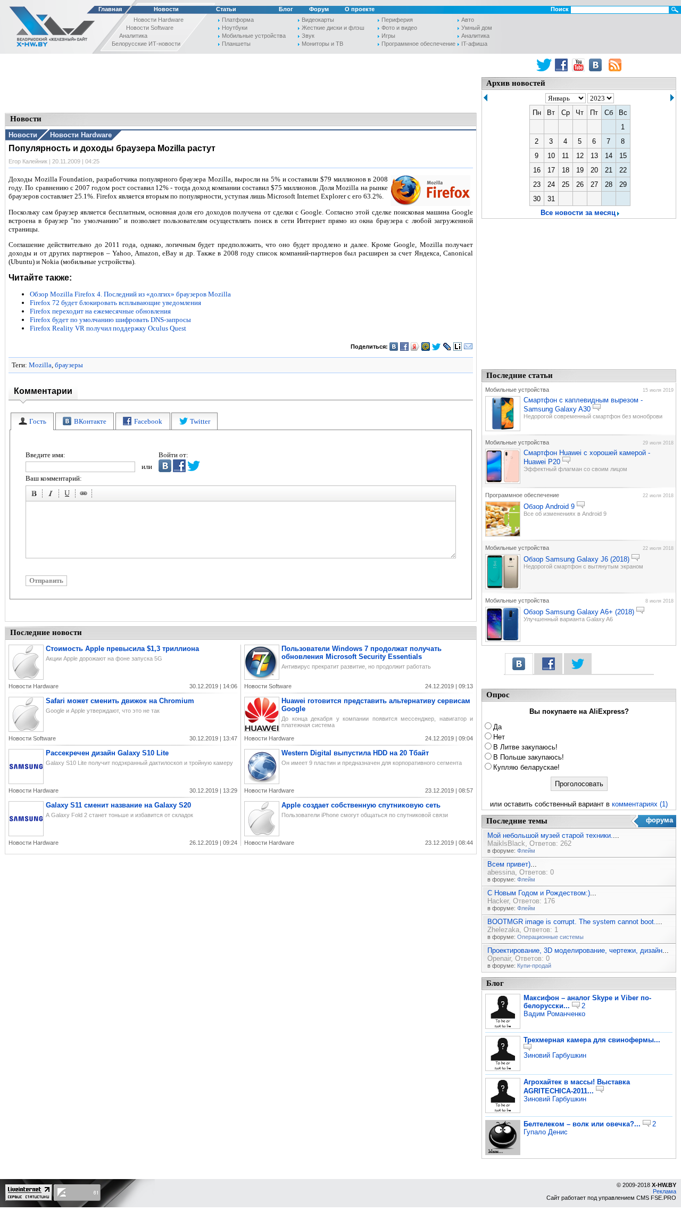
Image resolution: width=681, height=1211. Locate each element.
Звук (308, 35)
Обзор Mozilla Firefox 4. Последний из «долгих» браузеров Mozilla (130, 294)
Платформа (238, 20)
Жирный (35, 495)
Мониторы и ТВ (322, 43)
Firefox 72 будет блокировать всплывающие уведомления (115, 303)
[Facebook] (404, 346)
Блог (286, 9)
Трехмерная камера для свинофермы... (592, 1040)
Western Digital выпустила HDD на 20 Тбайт (355, 753)
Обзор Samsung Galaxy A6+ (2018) (579, 612)
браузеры (69, 365)
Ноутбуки (234, 27)
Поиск (560, 9)
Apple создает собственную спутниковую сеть (361, 805)
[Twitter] (436, 346)
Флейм (526, 850)
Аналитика (133, 35)
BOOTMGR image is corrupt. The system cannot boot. (571, 922)
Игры (388, 35)
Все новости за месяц (578, 213)
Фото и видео (399, 27)
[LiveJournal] (447, 346)
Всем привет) (508, 864)
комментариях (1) (640, 804)
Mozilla (40, 365)
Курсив (52, 495)
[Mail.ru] (425, 346)
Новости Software (149, 27)
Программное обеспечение (418, 43)
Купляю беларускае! (526, 767)
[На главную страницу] (49, 28)
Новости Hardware (159, 20)
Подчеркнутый (68, 495)
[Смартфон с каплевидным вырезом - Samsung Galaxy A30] (502, 429)
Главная (110, 9)
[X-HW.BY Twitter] (544, 65)
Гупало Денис (546, 1132)
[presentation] (32, 421)
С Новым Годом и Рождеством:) (538, 893)
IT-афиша (474, 43)
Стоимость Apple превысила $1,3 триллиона (122, 649)
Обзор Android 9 (549, 506)
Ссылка (85, 495)
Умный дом (476, 27)
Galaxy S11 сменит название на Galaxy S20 (118, 805)
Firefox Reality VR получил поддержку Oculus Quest (108, 328)
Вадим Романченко (554, 1014)
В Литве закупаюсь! (525, 747)
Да (497, 727)
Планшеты (236, 43)
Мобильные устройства (254, 35)
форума (659, 820)
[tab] (32, 421)
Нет (499, 737)
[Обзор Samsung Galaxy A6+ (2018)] (502, 640)
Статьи (226, 9)
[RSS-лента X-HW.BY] (615, 65)
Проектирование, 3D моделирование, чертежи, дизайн (574, 950)
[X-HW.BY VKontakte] (596, 65)
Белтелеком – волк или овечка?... (582, 1124)
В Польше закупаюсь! (528, 757)
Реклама (664, 1191)
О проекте (360, 9)
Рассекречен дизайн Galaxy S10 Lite (107, 753)
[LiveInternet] (457, 346)
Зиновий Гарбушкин (555, 1055)
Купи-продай (534, 965)
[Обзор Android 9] (502, 534)
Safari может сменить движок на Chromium (120, 701)
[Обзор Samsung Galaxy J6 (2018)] (502, 587)
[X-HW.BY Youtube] (579, 65)
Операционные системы (550, 937)
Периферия (397, 20)
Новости (166, 9)
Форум (319, 9)
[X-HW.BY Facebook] (562, 65)
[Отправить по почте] (468, 346)
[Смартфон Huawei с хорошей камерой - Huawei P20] (502, 482)
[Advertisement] (241, 82)
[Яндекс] (415, 346)
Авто (467, 20)
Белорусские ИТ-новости (146, 43)
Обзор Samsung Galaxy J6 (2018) (576, 559)
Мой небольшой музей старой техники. (550, 835)
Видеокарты (318, 20)
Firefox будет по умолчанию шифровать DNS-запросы (110, 320)
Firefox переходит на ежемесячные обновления (100, 311)
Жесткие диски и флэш (333, 27)
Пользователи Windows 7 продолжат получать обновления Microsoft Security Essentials (361, 653)
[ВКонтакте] (393, 346)
